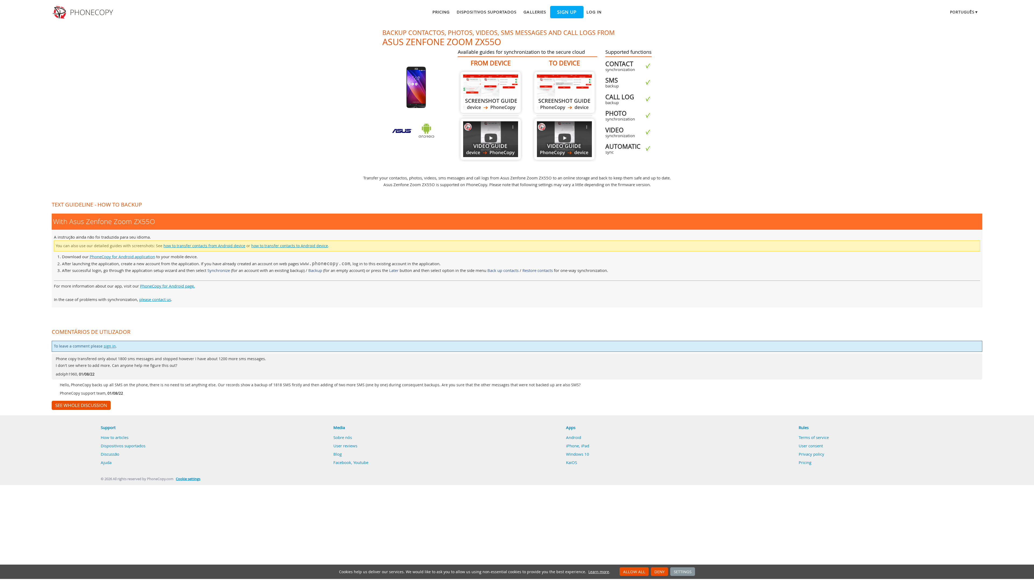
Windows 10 (577, 454)
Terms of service (814, 437)
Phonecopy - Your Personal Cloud (84, 12)
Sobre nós (342, 437)
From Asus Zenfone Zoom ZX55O (490, 92)
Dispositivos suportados (486, 12)
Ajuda (106, 462)
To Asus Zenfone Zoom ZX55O (564, 92)
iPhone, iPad (577, 445)
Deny (659, 571)
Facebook (342, 462)
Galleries (534, 12)
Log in (594, 12)
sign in (110, 346)
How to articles (114, 437)
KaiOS (571, 462)
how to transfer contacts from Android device (204, 245)
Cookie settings (188, 479)
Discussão (110, 454)
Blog (337, 454)
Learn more (598, 571)
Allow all (634, 571)
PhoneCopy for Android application (122, 256)
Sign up (567, 12)
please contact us (155, 299)
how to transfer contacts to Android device (289, 245)
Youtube (360, 462)
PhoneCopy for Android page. (167, 286)
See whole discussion (81, 405)
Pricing (441, 12)
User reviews (345, 445)
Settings (682, 571)
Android (573, 437)
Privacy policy (811, 454)
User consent (811, 445)
